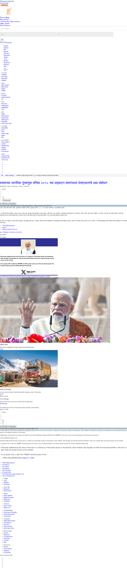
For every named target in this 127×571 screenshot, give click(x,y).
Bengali (6, 51)
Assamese (7, 63)
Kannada (6, 53)
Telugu (6, 57)
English (6, 46)
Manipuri (6, 64)
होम (2, 175)
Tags (4, 225)
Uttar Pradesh (6, 470)
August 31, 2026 (28, 458)
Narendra (4, 17)
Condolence (5, 465)
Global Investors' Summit (9, 229)
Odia (5, 66)
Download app (4, 3)
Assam (4, 227)
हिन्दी (5, 49)
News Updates (9, 175)
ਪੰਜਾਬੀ (5, 70)
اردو (5, 68)
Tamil (5, 59)
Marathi (6, 61)
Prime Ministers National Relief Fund (13, 474)
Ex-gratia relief (6, 472)
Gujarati (6, 48)
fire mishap (5, 466)
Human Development (8, 476)
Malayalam (7, 55)
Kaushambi (5, 468)
